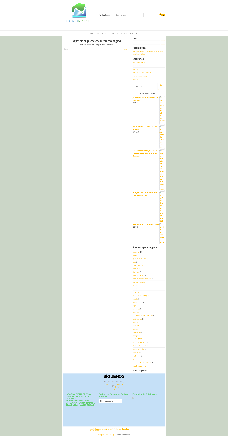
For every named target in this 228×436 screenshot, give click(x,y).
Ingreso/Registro (101, 33)
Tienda (112, 33)
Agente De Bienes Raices (139, 62)
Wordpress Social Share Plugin (106, 435)
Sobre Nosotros (122, 33)
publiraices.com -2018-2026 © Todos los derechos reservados (109, 430)
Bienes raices (136, 69)
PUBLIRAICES (69, 24)
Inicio (91, 33)
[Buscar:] (96, 49)
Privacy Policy (134, 33)
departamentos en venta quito (141, 76)
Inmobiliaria (136, 79)
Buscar (135, 39)
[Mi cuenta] (156, 15)
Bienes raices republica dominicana (142, 72)
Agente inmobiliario (138, 66)
